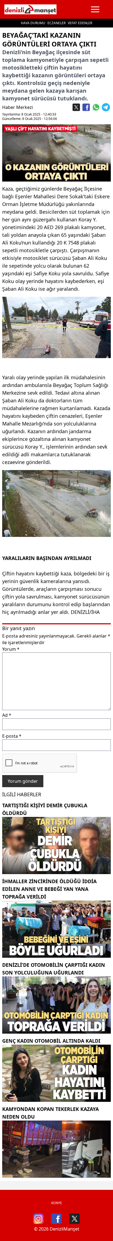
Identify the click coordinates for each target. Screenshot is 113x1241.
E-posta (11, 736)
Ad (6, 715)
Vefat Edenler (80, 23)
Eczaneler (56, 23)
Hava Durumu (33, 23)
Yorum (10, 649)
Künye (56, 1203)
